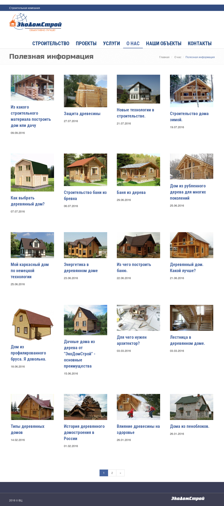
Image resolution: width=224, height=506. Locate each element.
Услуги (111, 44)
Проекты (86, 44)
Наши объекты (163, 44)
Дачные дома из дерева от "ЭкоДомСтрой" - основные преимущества (79, 354)
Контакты (200, 44)
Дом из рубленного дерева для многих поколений (188, 192)
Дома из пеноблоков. (189, 426)
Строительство (50, 44)
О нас (133, 44)
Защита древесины (82, 113)
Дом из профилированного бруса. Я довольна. (28, 353)
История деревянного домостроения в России (84, 432)
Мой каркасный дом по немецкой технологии (30, 270)
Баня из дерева (131, 192)
